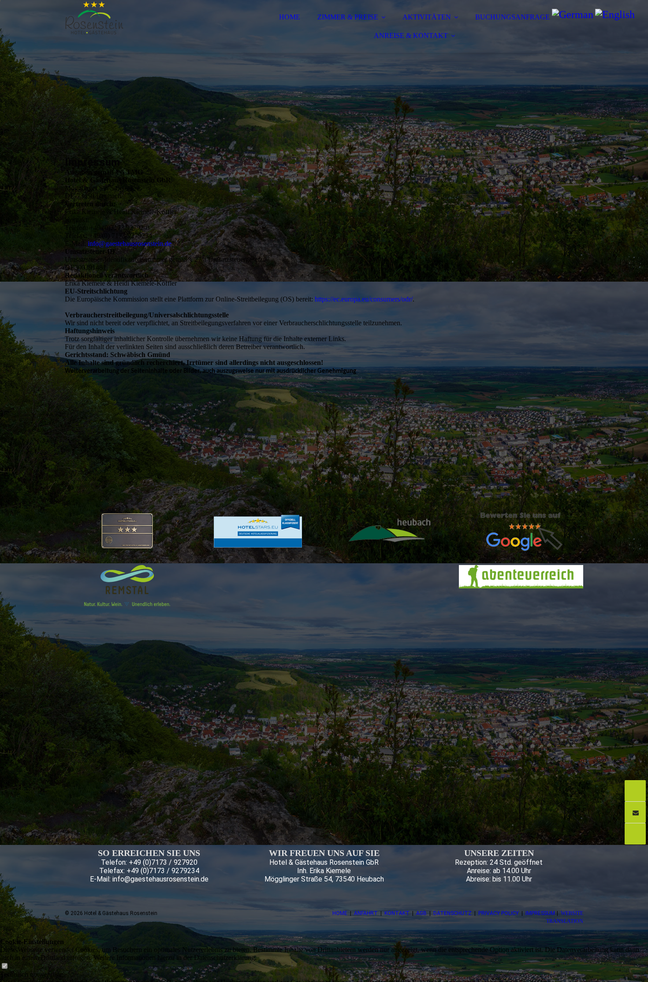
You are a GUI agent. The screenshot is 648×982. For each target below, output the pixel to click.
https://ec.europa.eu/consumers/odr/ (364, 299)
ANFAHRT (366, 913)
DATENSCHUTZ (452, 913)
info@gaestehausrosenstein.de (129, 243)
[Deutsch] (572, 14)
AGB (421, 913)
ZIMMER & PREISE (347, 17)
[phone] (635, 790)
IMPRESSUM (540, 913)
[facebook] (635, 833)
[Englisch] (615, 14)
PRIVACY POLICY (498, 913)
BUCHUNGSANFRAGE (512, 17)
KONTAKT (397, 913)
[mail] (635, 812)
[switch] (4, 966)
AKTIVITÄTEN (426, 17)
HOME (289, 17)
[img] (142, 31)
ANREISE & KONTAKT (411, 35)
